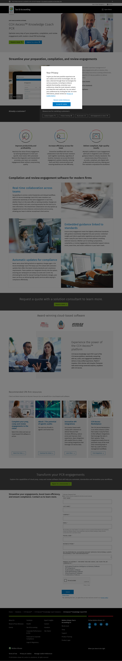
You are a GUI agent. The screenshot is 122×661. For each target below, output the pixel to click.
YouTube (89, 627)
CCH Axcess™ (28, 612)
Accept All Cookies (61, 104)
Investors (47, 627)
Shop (63, 629)
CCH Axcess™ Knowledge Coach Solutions (47, 612)
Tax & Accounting (31, 627)
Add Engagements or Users (99, 116)
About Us (11, 620)
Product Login (66, 640)
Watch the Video (18, 453)
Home (11, 612)
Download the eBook (46, 453)
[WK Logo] (15, 648)
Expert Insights (48, 620)
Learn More (69, 453)
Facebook (89, 624)
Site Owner (47, 631)
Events (11, 627)
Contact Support (50, 116)
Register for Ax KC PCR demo (33, 42)
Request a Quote (16, 42)
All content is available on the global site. (51, 1)
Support (64, 633)
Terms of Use (13, 653)
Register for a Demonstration (60, 484)
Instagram (106, 624)
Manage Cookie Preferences (61, 100)
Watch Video (17, 97)
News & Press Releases (16, 624)
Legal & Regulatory (32, 642)
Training (66, 116)
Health (28, 624)
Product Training (67, 637)
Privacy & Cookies (25, 653)
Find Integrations (97, 453)
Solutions (18, 612)
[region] (61, 87)
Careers (46, 624)
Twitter (95, 624)
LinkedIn (101, 624)
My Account (81, 116)
